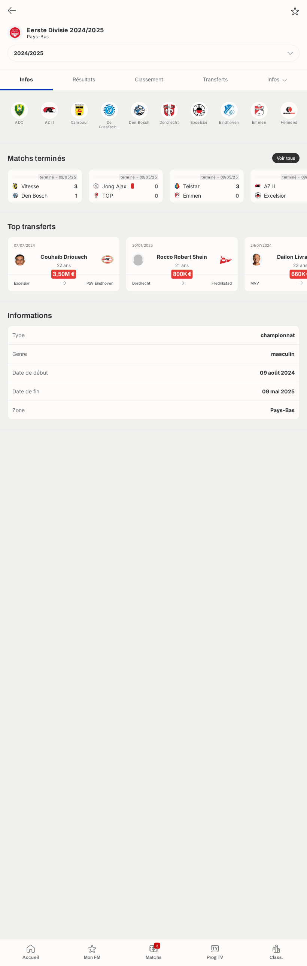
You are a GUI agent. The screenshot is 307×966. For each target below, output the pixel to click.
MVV (254, 283)
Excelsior (22, 283)
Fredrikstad (222, 283)
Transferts (215, 79)
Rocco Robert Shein (182, 257)
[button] (153, 53)
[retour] (11, 11)
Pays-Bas (38, 36)
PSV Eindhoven (99, 283)
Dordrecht (141, 283)
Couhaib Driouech (63, 257)
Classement (149, 79)
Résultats (84, 79)
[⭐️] (295, 11)
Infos (26, 79)
